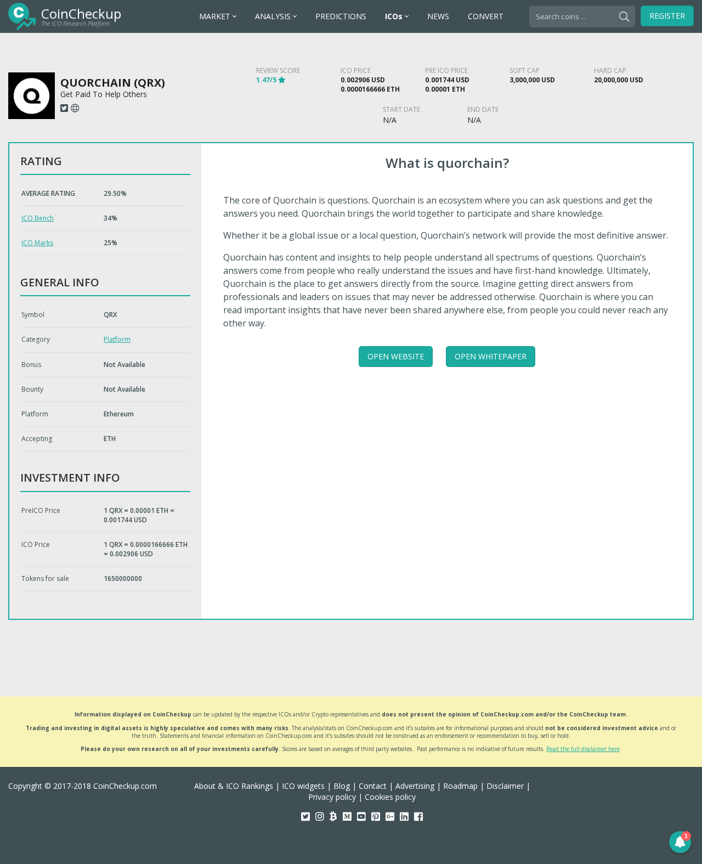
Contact (373, 786)
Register (667, 15)
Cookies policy (390, 797)
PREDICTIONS (340, 16)
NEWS (438, 16)
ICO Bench (37, 218)
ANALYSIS (274, 16)
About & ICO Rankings (233, 786)
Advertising (414, 786)
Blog (341, 786)
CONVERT (485, 16)
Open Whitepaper (490, 356)
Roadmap (460, 786)
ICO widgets (303, 786)
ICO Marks (37, 242)
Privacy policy (332, 797)
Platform (117, 339)
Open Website (395, 356)
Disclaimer (505, 786)
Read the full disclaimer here (583, 749)
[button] (680, 842)
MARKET (216, 16)
